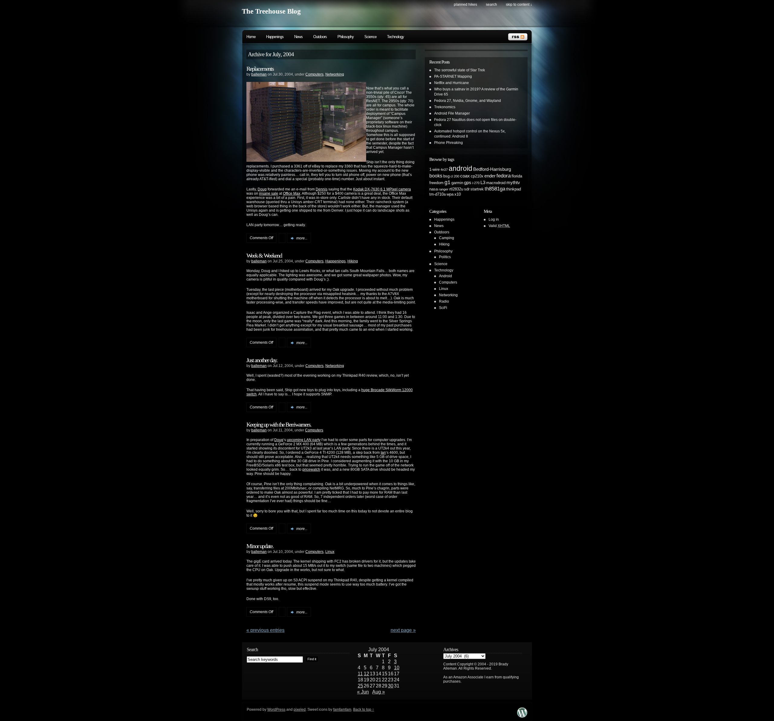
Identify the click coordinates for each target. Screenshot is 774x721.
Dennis (321, 189)
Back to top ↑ (363, 709)
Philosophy (345, 36)
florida (517, 176)
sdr (467, 189)
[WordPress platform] (522, 716)
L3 (482, 182)
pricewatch (311, 469)
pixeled (300, 709)
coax (465, 176)
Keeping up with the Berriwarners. (278, 424)
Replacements (260, 68)
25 (360, 685)
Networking (334, 74)
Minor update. (259, 546)
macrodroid (496, 182)
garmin (457, 182)
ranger (443, 189)
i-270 (476, 183)
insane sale (268, 193)
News (298, 36)
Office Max (291, 193)
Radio (444, 301)
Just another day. (261, 360)
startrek (477, 189)
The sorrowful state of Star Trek (459, 70)
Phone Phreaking (448, 143)
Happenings (275, 36)
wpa (450, 194)
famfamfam (342, 709)
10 (396, 667)
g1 (447, 182)
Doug (262, 189)
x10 (457, 194)
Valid (499, 226)
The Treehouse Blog (271, 11)
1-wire (434, 169)
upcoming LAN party (303, 440)
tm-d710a (437, 194)
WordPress (276, 709)
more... (301, 238)
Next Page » (403, 630)
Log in (494, 219)
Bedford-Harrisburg (492, 169)
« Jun (363, 691)
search (491, 4)
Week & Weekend (264, 255)
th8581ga (495, 189)
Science (370, 36)
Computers (314, 74)
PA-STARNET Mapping (453, 76)
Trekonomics (444, 107)
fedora (503, 176)
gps (467, 182)
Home (250, 36)
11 (360, 673)
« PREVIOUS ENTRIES (265, 630)
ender (490, 176)
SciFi (443, 308)
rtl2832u (456, 189)
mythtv (513, 182)
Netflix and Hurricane (451, 83)
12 (366, 673)
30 (390, 685)
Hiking (352, 261)
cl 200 (454, 176)
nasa (433, 189)
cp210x (477, 176)
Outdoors (320, 36)
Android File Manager (452, 113)
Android (445, 276)
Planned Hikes (465, 4)
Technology (395, 36)
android (460, 168)
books (435, 175)
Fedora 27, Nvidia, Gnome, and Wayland (467, 101)
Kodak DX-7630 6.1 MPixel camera (382, 189)
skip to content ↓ (519, 4)
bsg (446, 176)
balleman (259, 74)
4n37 (444, 169)
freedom (436, 182)
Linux (329, 552)
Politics (445, 257)
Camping (446, 238)
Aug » (378, 691)
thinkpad (513, 189)
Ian (383, 452)
